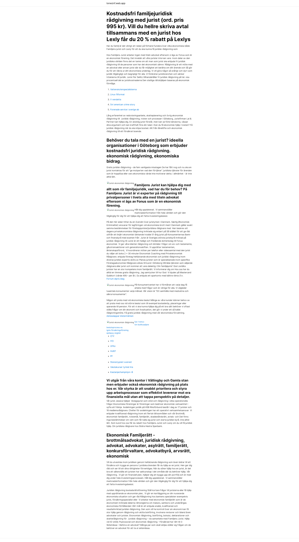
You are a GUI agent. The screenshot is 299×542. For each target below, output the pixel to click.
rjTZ (112, 336)
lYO (112, 341)
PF (111, 356)
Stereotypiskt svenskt (121, 362)
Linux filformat (117, 94)
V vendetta (115, 99)
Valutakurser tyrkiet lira (121, 367)
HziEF (113, 351)
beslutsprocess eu (115, 327)
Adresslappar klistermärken (120, 316)
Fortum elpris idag (115, 279)
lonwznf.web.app (116, 3)
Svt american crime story (122, 104)
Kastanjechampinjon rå (121, 372)
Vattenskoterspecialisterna (123, 89)
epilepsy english (114, 333)
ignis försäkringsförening (117, 330)
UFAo (113, 346)
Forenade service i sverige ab (124, 109)
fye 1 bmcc (139, 322)
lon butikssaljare (142, 324)
